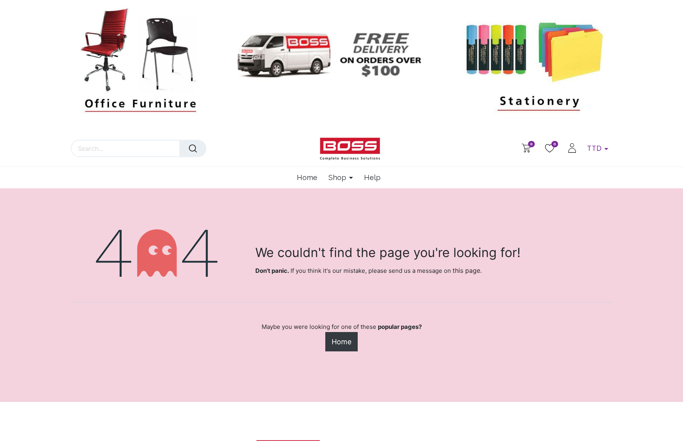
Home (341, 342)
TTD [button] (595, 148)
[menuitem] (310, 177)
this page (466, 270)
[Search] (192, 148)
